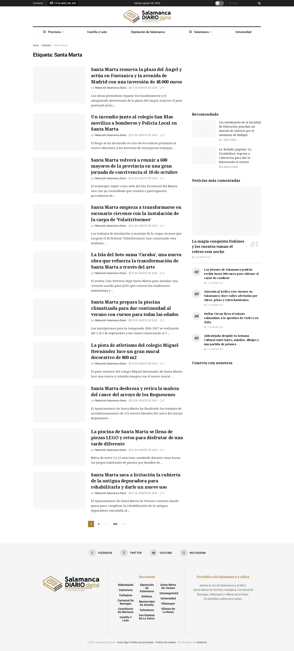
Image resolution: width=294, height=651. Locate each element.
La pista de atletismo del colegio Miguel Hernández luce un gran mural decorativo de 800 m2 (134, 351)
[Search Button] (258, 3)
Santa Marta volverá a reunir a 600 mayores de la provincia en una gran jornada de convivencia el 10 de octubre (134, 166)
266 (115, 523)
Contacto (38, 3)
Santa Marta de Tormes (168, 586)
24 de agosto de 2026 (144, 363)
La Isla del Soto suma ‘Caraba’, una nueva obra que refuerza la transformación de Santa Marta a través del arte (136, 260)
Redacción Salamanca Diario (110, 87)
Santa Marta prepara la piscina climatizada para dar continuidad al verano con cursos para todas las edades (134, 308)
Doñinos (147, 596)
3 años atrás (229, 167)
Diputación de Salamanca (148, 32)
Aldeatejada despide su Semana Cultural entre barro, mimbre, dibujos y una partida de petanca (231, 340)
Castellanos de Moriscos (125, 610)
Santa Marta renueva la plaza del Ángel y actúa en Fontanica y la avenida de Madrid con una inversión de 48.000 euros (136, 75)
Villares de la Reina (168, 610)
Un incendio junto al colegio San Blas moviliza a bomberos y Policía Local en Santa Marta (134, 123)
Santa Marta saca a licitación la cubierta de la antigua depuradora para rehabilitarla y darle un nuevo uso (135, 481)
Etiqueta (46, 45)
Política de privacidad (142, 642)
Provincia (54, 32)
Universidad (243, 32)
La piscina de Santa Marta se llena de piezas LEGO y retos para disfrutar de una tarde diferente (137, 437)
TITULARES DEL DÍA (65, 3)
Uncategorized (169, 593)
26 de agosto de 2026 (144, 135)
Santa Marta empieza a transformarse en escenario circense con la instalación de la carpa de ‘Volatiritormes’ (136, 213)
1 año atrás (228, 140)
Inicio (36, 45)
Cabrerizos (126, 590)
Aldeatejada (125, 584)
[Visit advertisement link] (226, 73)
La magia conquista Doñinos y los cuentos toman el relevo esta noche (218, 246)
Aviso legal (123, 642)
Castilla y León (97, 32)
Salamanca (201, 32)
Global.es (202, 642)
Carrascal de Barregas (126, 602)
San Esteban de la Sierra (147, 617)
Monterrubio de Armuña (147, 603)
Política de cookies (165, 642)
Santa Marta (61, 45)
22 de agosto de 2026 (144, 450)
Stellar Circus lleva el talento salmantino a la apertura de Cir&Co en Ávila (231, 318)
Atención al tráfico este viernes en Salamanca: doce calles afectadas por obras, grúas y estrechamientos (230, 296)
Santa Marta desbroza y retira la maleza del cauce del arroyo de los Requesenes (135, 391)
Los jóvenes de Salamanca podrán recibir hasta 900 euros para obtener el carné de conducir (231, 274)
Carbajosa (125, 595)
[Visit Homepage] (147, 16)
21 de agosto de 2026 (144, 493)
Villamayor (168, 603)
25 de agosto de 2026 (144, 273)
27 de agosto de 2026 (144, 87)
